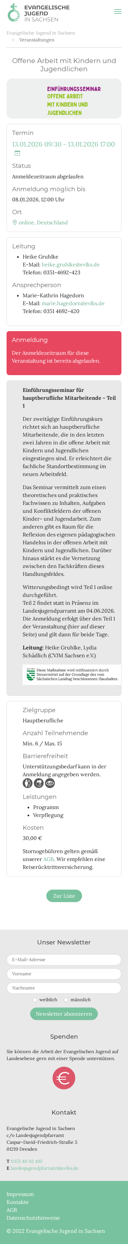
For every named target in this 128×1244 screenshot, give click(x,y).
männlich (81, 1000)
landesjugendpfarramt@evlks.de (44, 1168)
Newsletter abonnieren (64, 1013)
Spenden (64, 1078)
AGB (48, 859)
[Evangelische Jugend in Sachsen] (39, 11)
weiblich (48, 1000)
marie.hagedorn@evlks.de (73, 303)
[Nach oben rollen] (113, 1229)
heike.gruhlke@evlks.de (71, 264)
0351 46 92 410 (26, 1161)
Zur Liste (64, 896)
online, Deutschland (42, 222)
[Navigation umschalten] (117, 11)
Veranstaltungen (36, 40)
